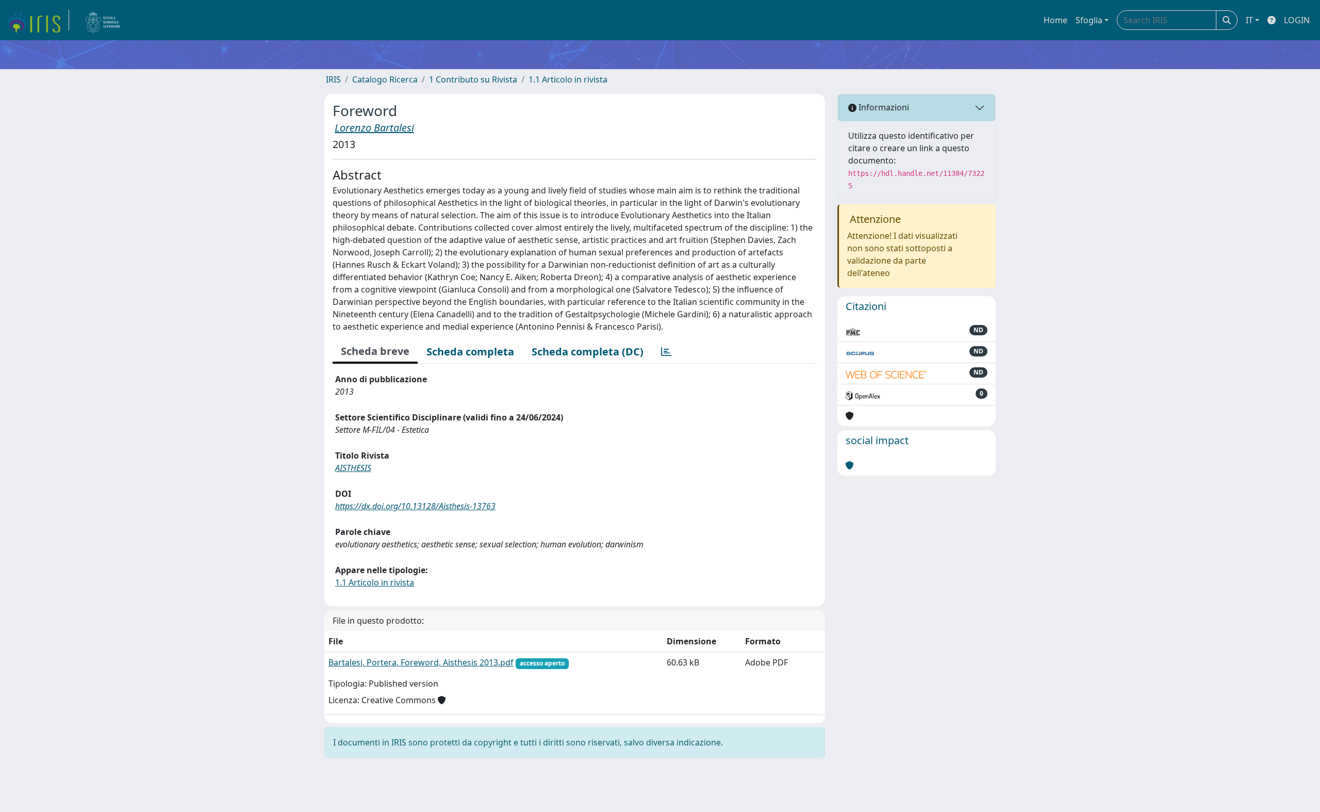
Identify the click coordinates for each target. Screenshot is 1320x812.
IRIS (333, 79)
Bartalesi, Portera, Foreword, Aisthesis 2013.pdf (421, 662)
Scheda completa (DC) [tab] (588, 352)
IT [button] (1249, 20)
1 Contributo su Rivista (473, 79)
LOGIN (1297, 20)
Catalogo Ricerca (385, 79)
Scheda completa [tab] (470, 352)
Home (1055, 20)
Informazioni (882, 107)
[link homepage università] (103, 20)
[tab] (666, 352)
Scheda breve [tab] (375, 351)
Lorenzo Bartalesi (374, 128)
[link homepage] (37, 20)
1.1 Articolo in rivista (568, 79)
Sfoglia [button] (1089, 20)
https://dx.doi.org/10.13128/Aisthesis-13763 (415, 506)
